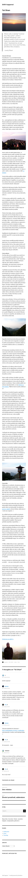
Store (4, 833)
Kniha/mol (6, 831)
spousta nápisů (6, 509)
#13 (6, 704)
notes (15, 662)
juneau (6, 686)
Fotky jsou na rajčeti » (8, 639)
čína (19, 662)
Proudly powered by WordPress (15, 875)
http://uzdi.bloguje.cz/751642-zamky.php (13, 730)
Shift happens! (8, 4)
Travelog (5, 835)
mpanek (6, 662)
